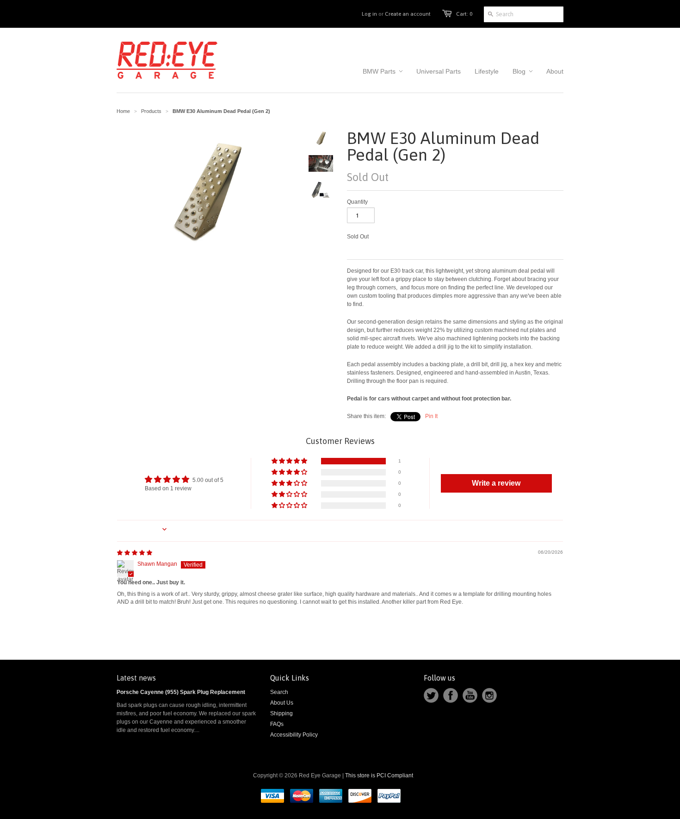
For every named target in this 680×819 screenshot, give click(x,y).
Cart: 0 (464, 14)
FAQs (277, 724)
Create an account (408, 14)
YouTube (470, 695)
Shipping (281, 713)
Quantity (357, 202)
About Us (281, 703)
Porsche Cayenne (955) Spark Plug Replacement (181, 692)
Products (151, 111)
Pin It (431, 416)
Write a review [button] (496, 483)
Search (279, 692)
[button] (290, 461)
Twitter (431, 695)
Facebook (450, 695)
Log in (369, 14)
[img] (134, 553)
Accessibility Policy (294, 734)
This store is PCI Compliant (379, 775)
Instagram (489, 695)
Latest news (136, 678)
